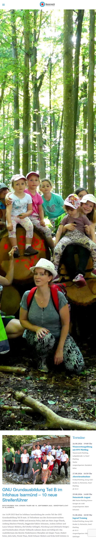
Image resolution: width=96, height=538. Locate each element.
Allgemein (9, 507)
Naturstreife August (81, 497)
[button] (3, 4)
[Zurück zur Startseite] (48, 4)
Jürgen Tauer (25, 505)
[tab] (39, 427)
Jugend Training (80, 518)
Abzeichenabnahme (81, 476)
